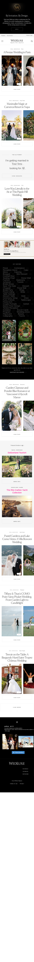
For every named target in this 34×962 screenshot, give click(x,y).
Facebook (25, 771)
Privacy (22, 783)
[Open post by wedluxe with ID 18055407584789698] (10, 741)
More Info (17, 481)
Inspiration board (17, 372)
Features (3, 35)
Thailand (22, 589)
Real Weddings (15, 49)
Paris (22, 49)
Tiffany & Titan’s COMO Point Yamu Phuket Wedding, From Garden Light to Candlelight (17, 598)
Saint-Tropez (22, 650)
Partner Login (29, 35)
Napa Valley (22, 100)
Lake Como (22, 532)
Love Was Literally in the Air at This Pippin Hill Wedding (17, 192)
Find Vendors (10, 35)
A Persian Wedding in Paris (17, 52)
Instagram (25, 774)
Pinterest (25, 768)
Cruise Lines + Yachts (17, 487)
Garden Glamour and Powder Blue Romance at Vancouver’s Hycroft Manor (17, 392)
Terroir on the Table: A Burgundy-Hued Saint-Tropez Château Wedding (17, 657)
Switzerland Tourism (17, 452)
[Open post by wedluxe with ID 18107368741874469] (26, 741)
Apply (17, 29)
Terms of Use (13, 783)
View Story (17, 89)
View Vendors (17, 176)
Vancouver (22, 384)
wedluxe (9, 735)
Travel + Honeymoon (17, 450)
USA (22, 185)
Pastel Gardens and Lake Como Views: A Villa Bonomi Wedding (17, 539)
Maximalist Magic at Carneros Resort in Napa (17, 105)
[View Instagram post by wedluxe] (16, 747)
